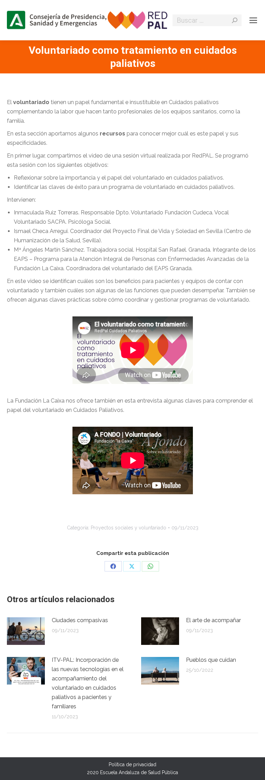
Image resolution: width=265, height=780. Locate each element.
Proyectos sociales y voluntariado (128, 527)
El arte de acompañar (213, 620)
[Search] (234, 20)
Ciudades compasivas (80, 620)
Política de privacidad (132, 764)
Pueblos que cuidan (211, 660)
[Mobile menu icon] (253, 20)
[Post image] (26, 631)
